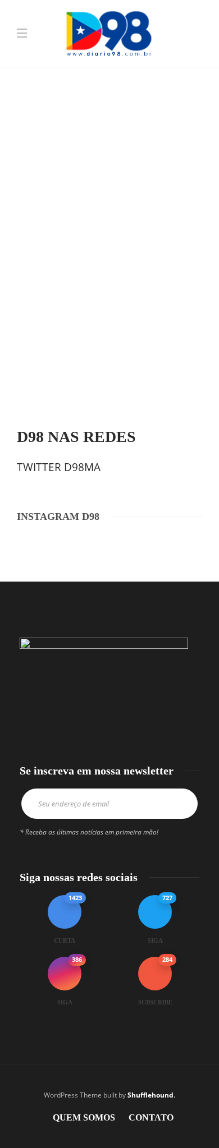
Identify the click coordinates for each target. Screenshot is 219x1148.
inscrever (181, 803)
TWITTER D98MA (59, 467)
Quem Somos (84, 1117)
